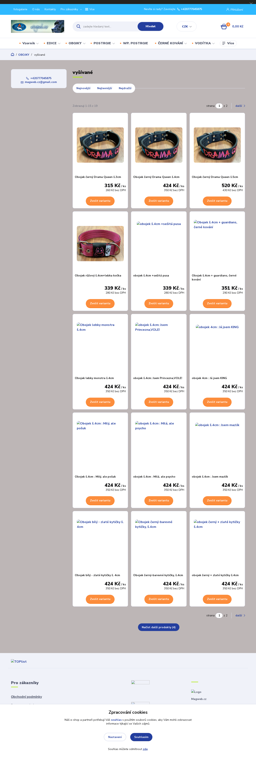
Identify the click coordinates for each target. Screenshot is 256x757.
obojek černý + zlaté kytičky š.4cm (215, 575)
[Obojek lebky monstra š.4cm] (100, 346)
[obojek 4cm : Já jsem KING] (217, 346)
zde (145, 749)
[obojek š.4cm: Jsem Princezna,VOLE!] (158, 346)
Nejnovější (83, 88)
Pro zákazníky (69, 9)
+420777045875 (191, 9)
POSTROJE (102, 43)
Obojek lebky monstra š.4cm (94, 378)
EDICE (52, 43)
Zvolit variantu (100, 201)
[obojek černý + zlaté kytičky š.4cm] (217, 543)
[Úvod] (38, 26)
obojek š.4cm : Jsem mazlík (210, 477)
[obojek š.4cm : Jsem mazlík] (217, 445)
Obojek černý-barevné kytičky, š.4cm (158, 575)
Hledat (151, 26)
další (239, 106)
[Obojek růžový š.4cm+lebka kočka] (100, 244)
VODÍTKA (203, 43)
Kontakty (50, 9)
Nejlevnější (104, 88)
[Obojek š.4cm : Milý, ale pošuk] (100, 445)
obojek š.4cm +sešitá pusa (151, 275)
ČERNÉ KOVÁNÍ (170, 43)
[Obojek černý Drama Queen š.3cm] (100, 145)
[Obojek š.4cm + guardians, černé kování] (217, 244)
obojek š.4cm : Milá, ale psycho (154, 477)
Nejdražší (125, 88)
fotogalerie (20, 9)
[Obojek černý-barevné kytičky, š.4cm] (158, 543)
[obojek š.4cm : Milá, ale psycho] (158, 445)
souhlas (116, 720)
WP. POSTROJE (135, 43)
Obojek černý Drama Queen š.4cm (156, 177)
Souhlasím (141, 737)
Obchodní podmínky (26, 697)
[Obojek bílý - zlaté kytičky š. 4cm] (100, 543)
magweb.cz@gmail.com (41, 82)
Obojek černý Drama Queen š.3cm (98, 177)
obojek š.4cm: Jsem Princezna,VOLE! (157, 378)
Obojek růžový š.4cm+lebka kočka (98, 275)
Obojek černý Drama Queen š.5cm (215, 177)
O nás (36, 9)
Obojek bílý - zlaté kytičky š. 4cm (97, 575)
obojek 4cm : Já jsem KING (209, 378)
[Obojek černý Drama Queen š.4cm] (158, 145)
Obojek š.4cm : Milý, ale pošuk (95, 477)
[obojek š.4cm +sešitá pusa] (158, 244)
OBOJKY (75, 43)
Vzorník (28, 43)
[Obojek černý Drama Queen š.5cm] (217, 145)
